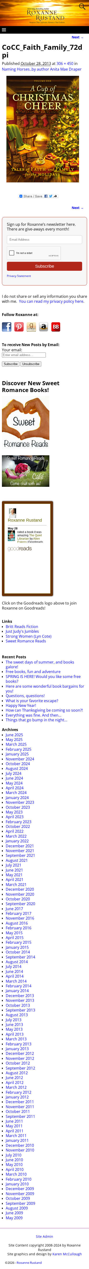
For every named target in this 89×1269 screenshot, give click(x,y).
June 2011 (14, 1121)
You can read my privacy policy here (51, 301)
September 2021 (20, 855)
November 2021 (20, 850)
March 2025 (16, 744)
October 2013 (18, 1005)
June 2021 (14, 870)
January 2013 (17, 1048)
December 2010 (20, 1145)
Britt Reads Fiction (22, 626)
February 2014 (18, 986)
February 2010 (18, 1179)
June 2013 (14, 1024)
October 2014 (18, 952)
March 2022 (16, 836)
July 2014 (13, 966)
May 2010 (14, 1164)
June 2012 (14, 1077)
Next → (78, 37)
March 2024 (16, 792)
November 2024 (20, 759)
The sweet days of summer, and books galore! (40, 664)
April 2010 (14, 1169)
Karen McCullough (67, 1254)
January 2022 (17, 841)
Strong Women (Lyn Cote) (29, 636)
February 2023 (18, 821)
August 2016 (17, 923)
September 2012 (20, 1068)
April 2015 (14, 937)
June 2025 (14, 734)
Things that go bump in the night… (36, 720)
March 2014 (16, 981)
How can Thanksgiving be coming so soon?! (44, 710)
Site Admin (44, 1236)
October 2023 (18, 807)
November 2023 (20, 802)
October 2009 (18, 1198)
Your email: (12, 349)
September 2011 (20, 1116)
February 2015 (18, 942)
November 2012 (20, 1058)
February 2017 (18, 913)
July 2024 (13, 773)
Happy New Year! (21, 705)
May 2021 (14, 874)
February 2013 (18, 1044)
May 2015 (14, 932)
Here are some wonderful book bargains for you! (45, 689)
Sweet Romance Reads (26, 641)
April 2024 (14, 787)
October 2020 (18, 899)
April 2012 (14, 1082)
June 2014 (14, 971)
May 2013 (14, 1029)
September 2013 (20, 1010)
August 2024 (17, 768)
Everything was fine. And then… (33, 715)
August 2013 (17, 1014)
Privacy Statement (19, 276)
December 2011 (20, 1101)
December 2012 (20, 1053)
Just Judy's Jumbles (22, 631)
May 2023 (14, 812)
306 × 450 (64, 63)
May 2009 (14, 1217)
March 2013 (16, 1039)
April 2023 (14, 816)
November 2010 (20, 1150)
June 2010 (14, 1159)
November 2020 (20, 894)
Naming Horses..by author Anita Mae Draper (42, 69)
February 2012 (18, 1092)
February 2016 (18, 927)
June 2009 (14, 1212)
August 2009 (17, 1208)
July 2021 (13, 865)
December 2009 (20, 1188)
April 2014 (14, 976)
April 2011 (14, 1131)
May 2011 (14, 1126)
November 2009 (20, 1193)
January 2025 (17, 754)
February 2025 (18, 749)
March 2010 (16, 1174)
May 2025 (14, 739)
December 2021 (20, 846)
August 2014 (17, 961)
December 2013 (20, 995)
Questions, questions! (25, 695)
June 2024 (14, 778)
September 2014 (20, 957)
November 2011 (20, 1106)
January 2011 (17, 1140)
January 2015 (17, 947)
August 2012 (17, 1072)
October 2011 (18, 1111)
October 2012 (18, 1063)
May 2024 (14, 783)
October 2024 (18, 763)
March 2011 (16, 1135)
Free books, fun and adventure (33, 671)
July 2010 (13, 1155)
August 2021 (17, 860)
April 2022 (14, 831)
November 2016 (20, 918)
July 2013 (13, 1019)
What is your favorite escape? (32, 700)
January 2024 (17, 797)
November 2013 (20, 1000)
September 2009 (20, 1203)
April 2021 (14, 879)
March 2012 (16, 1087)
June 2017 (14, 908)
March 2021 (16, 884)
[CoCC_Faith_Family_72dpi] (43, 132)
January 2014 (17, 990)
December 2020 (20, 889)
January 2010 (17, 1184)
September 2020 (20, 903)
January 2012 (17, 1097)
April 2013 (14, 1034)
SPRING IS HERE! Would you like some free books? (43, 679)
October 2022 (18, 826)
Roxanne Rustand (29, 1262)
